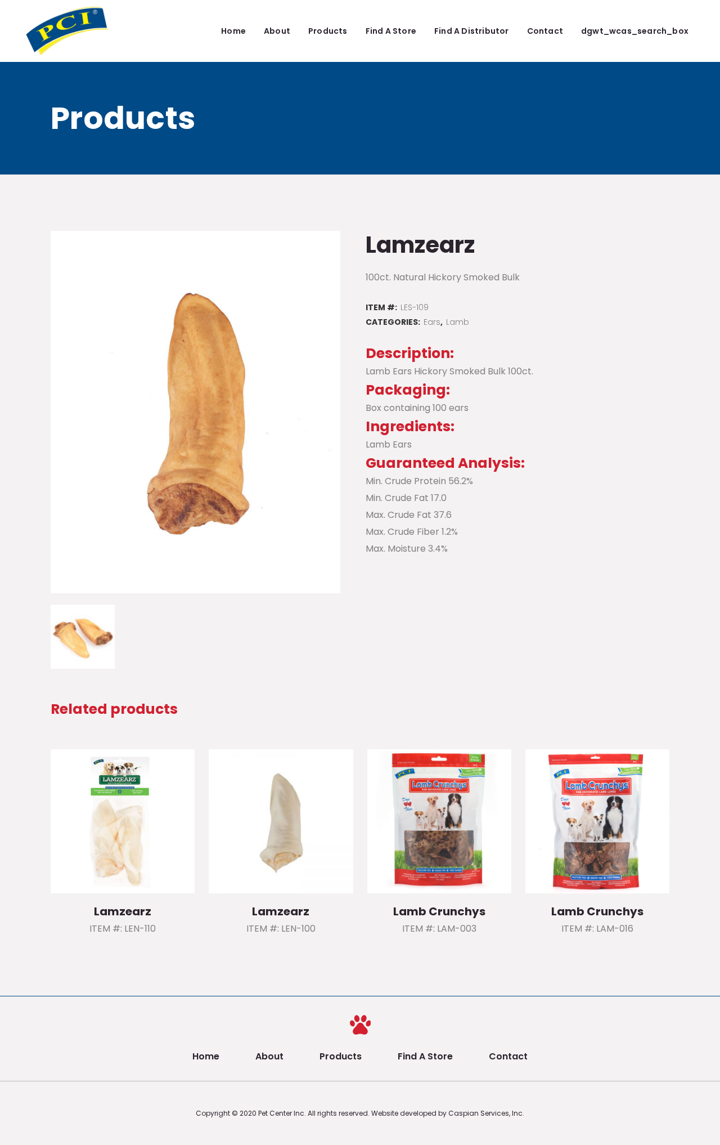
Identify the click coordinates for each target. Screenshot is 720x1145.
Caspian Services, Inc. (486, 1113)
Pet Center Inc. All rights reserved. (314, 1113)
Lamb (457, 322)
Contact (508, 1056)
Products (341, 1056)
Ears (432, 322)
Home (205, 1056)
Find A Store (425, 1056)
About (269, 1056)
